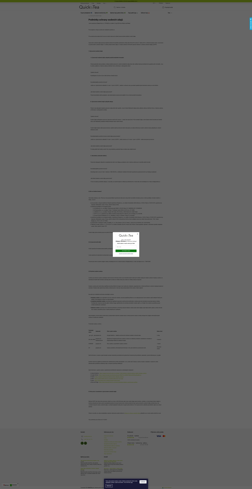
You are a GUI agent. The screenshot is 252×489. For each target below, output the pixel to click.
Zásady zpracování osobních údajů (126, 253)
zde (132, 482)
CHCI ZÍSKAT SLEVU (126, 250)
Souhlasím (143, 481)
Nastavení (109, 485)
